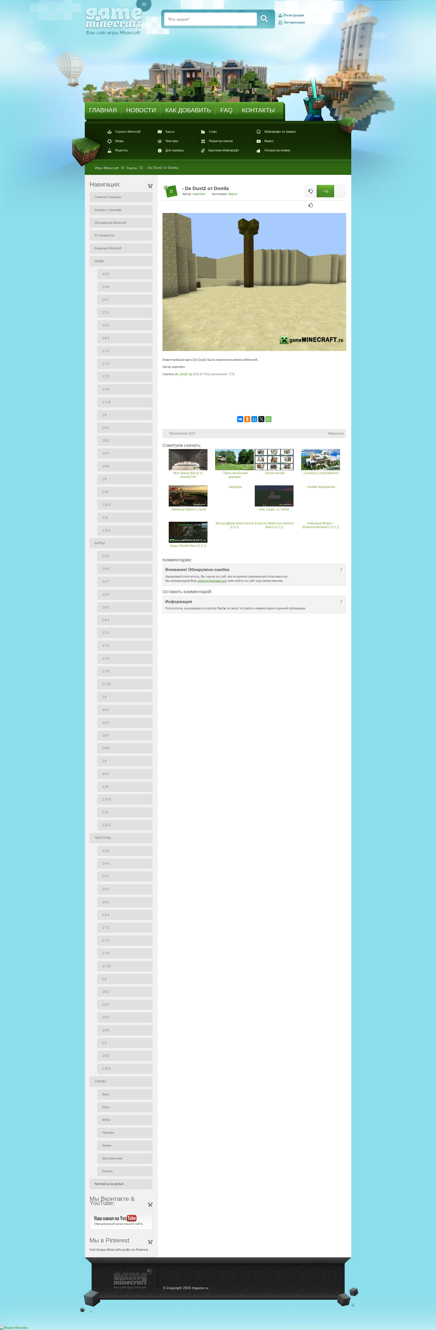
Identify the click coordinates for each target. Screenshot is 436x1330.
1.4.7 (105, 299)
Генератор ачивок (277, 150)
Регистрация (294, 15)
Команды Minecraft (108, 248)
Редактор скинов (221, 141)
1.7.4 (105, 363)
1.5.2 (105, 312)
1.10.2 (106, 504)
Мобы (106, 1120)
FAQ (226, 110)
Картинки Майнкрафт (223, 150)
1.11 (105, 517)
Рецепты (121, 150)
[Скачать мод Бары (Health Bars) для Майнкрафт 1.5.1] (188, 533)
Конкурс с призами (108, 210)
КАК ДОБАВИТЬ (188, 110)
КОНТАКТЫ (258, 110)
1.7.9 (105, 389)
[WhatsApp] (268, 419)
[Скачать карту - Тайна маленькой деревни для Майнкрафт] (234, 460)
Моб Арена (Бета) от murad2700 (188, 475)
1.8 (104, 415)
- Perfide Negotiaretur (320, 487)
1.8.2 (105, 440)
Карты (170, 131)
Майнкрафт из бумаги (280, 131)
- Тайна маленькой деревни (234, 475)
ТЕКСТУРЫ (103, 838)
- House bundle (274, 473)
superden (199, 194)
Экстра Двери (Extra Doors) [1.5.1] (234, 525)
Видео (269, 141)
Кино (105, 1094)
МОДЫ (99, 261)
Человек (108, 1132)
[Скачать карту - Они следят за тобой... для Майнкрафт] (274, 496)
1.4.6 (105, 287)
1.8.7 (105, 453)
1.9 (104, 479)
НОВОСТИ (141, 110)
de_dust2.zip (184, 374)
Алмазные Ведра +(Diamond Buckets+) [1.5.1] (320, 525)
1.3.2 (105, 274)
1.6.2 (105, 325)
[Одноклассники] (247, 419)
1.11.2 (106, 530)
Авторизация (294, 22)
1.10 (105, 492)
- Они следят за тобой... (274, 509)
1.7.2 (105, 351)
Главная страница (108, 197)
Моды (119, 141)
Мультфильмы (112, 1158)
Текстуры (171, 141)
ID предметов (104, 235)
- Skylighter (234, 487)
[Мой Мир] (254, 419)
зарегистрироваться (212, 581)
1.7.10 (106, 402)
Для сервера (175, 150)
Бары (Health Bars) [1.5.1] (188, 546)
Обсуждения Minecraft (110, 223)
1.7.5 (105, 376)
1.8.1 (105, 427)
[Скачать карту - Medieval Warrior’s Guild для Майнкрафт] (188, 496)
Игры (106, 1107)
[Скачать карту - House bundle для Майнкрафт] (274, 460)
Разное (107, 1171)
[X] (261, 419)
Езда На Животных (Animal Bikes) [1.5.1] (274, 525)
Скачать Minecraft (127, 131)
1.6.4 (105, 338)
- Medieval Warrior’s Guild (188, 509)
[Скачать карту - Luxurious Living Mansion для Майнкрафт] (320, 460)
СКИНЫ (100, 1081)
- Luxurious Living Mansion (320, 473)
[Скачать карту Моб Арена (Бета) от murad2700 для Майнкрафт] (188, 460)
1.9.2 (105, 774)
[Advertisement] (254, 399)
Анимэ (106, 1145)
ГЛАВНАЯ (103, 110)
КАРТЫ (100, 543)
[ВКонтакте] (240, 419)
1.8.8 (105, 466)
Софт (213, 131)
